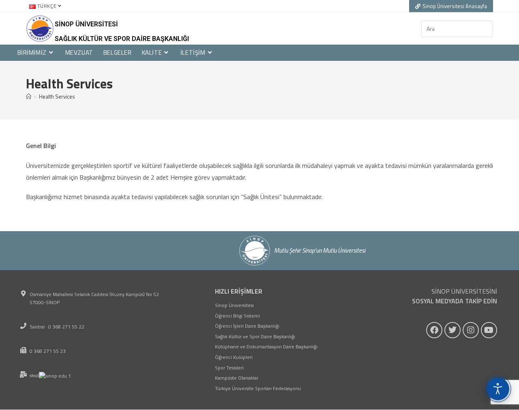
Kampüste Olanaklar (236, 378)
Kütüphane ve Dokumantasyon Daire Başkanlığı (266, 346)
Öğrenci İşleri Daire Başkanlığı (247, 326)
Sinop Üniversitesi (234, 305)
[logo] (40, 29)
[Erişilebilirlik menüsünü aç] (498, 389)
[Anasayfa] (28, 96)
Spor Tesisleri (229, 367)
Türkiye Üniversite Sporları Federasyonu (258, 388)
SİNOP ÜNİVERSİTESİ (86, 24)
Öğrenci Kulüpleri (234, 357)
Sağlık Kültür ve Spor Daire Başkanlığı (122, 39)
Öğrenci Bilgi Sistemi (237, 316)
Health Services (57, 96)
